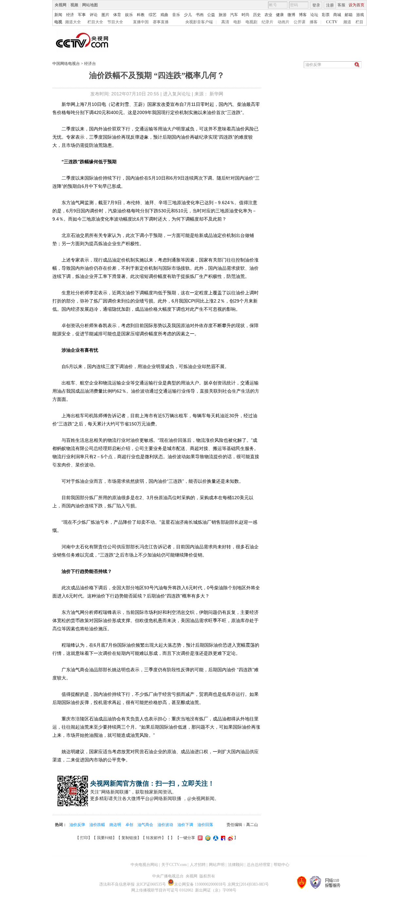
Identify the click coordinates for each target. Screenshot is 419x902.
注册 (330, 5)
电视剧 (251, 22)
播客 (314, 22)
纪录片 (267, 22)
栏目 (359, 22)
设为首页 (356, 5)
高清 (225, 22)
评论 (94, 14)
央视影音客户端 (199, 22)
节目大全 (115, 22)
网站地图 (90, 5)
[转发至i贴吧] (222, 837)
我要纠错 (105, 837)
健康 (280, 14)
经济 (70, 14)
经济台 (90, 63)
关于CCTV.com (174, 864)
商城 (337, 14)
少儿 (188, 14)
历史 (257, 14)
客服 (341, 5)
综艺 (152, 14)
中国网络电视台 (66, 63)
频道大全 (73, 22)
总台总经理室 (258, 864)
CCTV (331, 22)
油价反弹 (77, 824)
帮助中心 (281, 864)
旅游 (223, 14)
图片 (105, 14)
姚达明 (115, 824)
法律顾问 (236, 864)
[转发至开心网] (200, 837)
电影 (237, 22)
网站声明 (217, 864)
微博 (291, 14)
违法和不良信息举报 (117, 884)
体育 (117, 14)
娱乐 (129, 14)
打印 (84, 837)
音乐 (176, 14)
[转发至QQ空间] (207, 837)
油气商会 (145, 824)
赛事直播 (161, 22)
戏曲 (164, 14)
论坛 (314, 14)
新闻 (58, 14)
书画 (200, 14)
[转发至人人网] (215, 837)
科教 (141, 14)
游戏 (360, 14)
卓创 (129, 824)
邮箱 (349, 14)
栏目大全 (95, 22)
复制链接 (129, 837)
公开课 (299, 22)
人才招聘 (198, 864)
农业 (268, 14)
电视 (58, 22)
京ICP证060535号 (151, 884)
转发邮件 (154, 837)
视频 (74, 5)
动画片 (283, 22)
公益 (211, 14)
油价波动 (165, 824)
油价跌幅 (97, 824)
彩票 (326, 14)
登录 (316, 5)
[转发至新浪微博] (230, 837)
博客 (303, 14)
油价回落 (205, 824)
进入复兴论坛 (177, 93)
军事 (82, 14)
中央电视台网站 (144, 864)
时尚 (245, 14)
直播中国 (141, 22)
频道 (347, 22)
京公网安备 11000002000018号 (200, 884)
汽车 (234, 14)
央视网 (60, 5)
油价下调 (185, 824)
